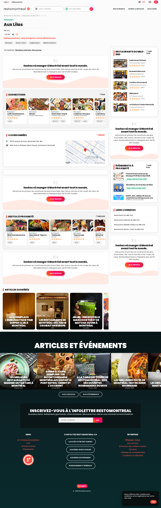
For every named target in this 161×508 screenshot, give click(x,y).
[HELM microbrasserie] (16, 225)
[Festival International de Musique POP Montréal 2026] (118, 176)
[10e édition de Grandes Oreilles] (118, 187)
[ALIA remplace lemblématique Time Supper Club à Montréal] (19, 310)
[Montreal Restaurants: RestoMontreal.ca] (14, 9)
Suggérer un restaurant (80, 450)
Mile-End (13, 145)
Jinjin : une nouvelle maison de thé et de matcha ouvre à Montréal (86, 321)
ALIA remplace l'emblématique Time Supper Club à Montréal (19, 321)
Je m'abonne (55, 77)
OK (153, 502)
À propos (133, 449)
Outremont (42, 145)
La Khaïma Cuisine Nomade (141, 104)
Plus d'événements (91, 394)
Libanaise (8, 43)
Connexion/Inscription (29, 440)
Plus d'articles (68, 394)
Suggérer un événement (80, 458)
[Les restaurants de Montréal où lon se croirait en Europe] (52, 310)
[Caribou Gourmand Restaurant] (120, 85)
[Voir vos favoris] (145, 2)
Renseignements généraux (80, 466)
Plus (103, 94)
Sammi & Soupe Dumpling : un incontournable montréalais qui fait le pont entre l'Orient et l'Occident (56, 378)
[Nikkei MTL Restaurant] (120, 96)
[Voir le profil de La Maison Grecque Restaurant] (72, 104)
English (83, 486)
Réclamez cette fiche (23, 50)
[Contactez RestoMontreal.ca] (150, 2)
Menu (53, 121)
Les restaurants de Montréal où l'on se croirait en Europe (52, 323)
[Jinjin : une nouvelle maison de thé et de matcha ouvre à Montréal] (86, 310)
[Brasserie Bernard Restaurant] (120, 74)
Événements (28, 449)
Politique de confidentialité (133, 452)
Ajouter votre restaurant (80, 442)
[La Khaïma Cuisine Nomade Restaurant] (120, 107)
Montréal (51, 145)
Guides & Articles (136, 9)
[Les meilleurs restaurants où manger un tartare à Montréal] (18, 371)
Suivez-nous (133, 440)
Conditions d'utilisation (132, 455)
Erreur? (101, 135)
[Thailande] (60, 225)
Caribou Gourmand (138, 82)
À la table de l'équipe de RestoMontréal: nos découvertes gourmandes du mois (92, 381)
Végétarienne (35, 43)
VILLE (5, 2)
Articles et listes (28, 446)
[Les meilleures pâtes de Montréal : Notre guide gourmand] (129, 371)
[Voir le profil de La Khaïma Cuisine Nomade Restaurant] (94, 104)
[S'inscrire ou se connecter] (141, 2)
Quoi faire (152, 9)
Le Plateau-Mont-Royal (27, 145)
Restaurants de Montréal (12, 15)
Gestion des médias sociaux (133, 446)
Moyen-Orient (21, 43)
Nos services (37, 50)
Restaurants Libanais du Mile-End (127, 220)
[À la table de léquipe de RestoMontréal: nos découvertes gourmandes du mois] (92, 371)
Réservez (45, 121)
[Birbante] (105, 225)
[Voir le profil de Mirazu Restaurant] (28, 104)
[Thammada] (83, 225)
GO (97, 420)
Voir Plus (101, 216)
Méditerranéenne (49, 43)
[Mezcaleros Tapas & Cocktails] (38, 225)
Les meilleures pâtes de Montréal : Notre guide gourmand (130, 383)
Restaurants (119, 9)
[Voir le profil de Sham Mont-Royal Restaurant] (50, 104)
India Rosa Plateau (137, 60)
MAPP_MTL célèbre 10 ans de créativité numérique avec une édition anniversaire (139, 198)
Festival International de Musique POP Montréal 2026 (138, 174)
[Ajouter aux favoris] (17, 34)
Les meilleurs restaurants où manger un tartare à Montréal (18, 381)
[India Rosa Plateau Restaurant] (120, 63)
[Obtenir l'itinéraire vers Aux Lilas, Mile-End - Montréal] (85, 152)
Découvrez (17, 2)
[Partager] (13, 34)
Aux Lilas (13, 24)
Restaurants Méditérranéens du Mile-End (129, 225)
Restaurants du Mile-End (30, 15)
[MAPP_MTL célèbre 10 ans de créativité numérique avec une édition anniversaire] (118, 198)
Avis (28, 443)
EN (156, 2)
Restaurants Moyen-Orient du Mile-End (129, 229)
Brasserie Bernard (137, 71)
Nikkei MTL (134, 93)
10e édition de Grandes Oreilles (139, 185)
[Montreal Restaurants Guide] (28, 459)
